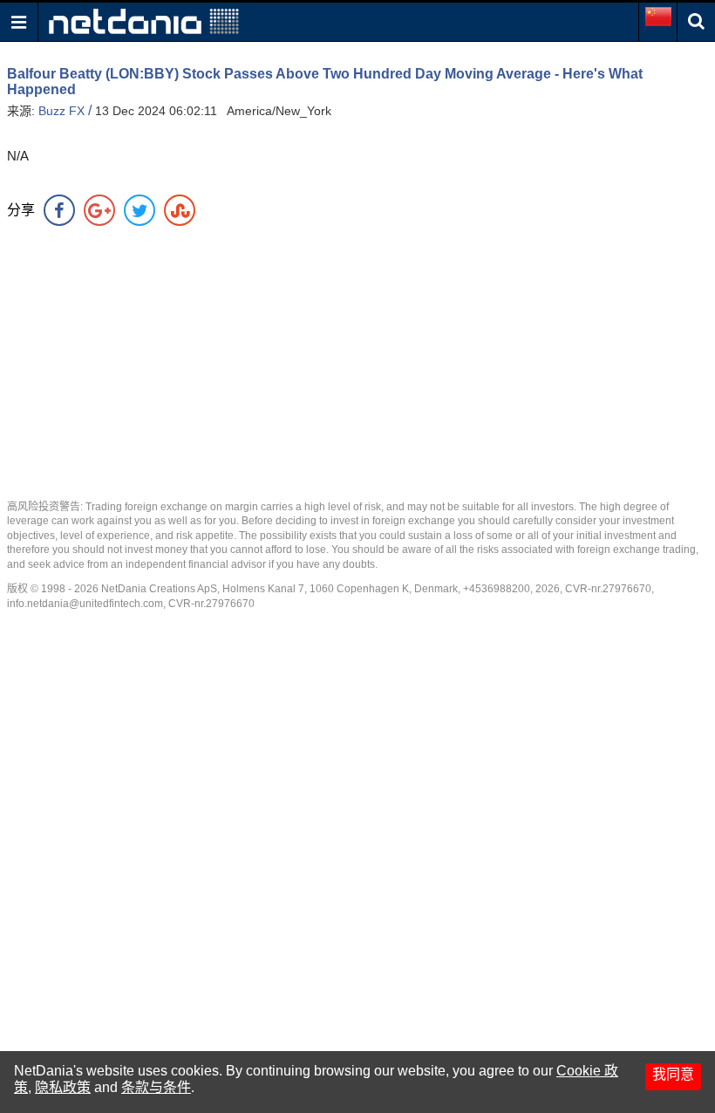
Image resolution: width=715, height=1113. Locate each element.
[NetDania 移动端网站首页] (144, 20)
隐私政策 (63, 1087)
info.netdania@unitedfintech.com (85, 603)
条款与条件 (156, 1087)
